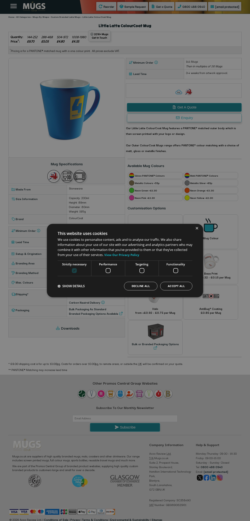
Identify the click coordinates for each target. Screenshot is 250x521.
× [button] (196, 228)
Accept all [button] (176, 286)
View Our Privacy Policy (121, 255)
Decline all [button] (141, 286)
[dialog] (125, 260)
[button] (71, 286)
